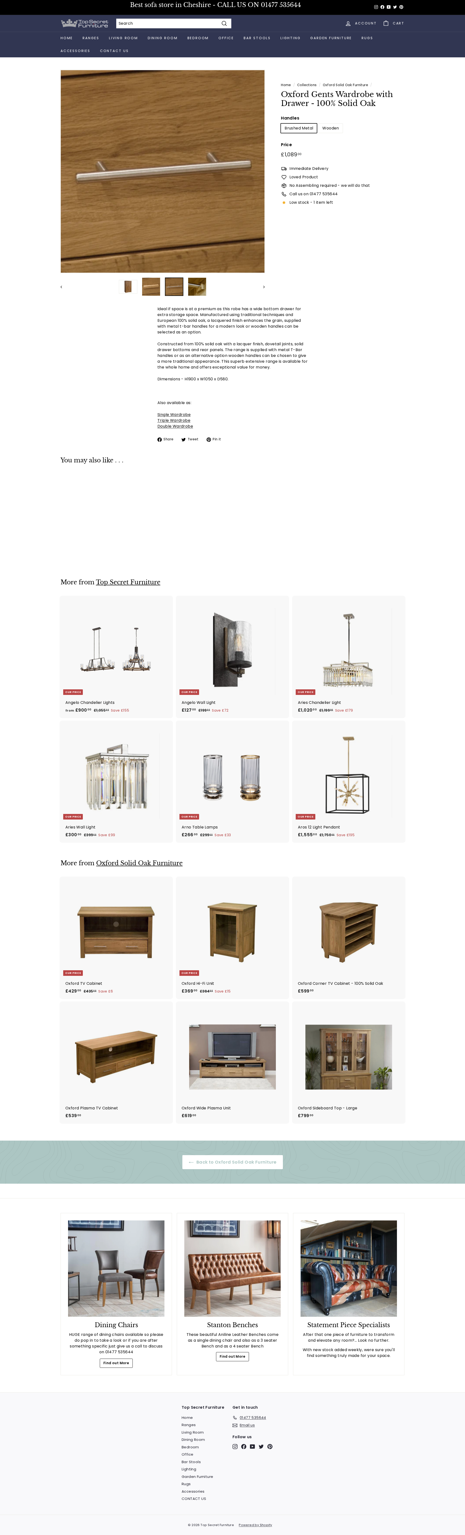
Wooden (330, 128)
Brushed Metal (299, 128)
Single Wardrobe (174, 414)
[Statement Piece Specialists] (349, 1268)
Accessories (75, 50)
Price (286, 145)
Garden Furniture (331, 38)
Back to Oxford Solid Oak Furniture (236, 1162)
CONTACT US (114, 50)
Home (67, 38)
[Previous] (64, 286)
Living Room (123, 38)
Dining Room (163, 38)
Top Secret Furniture (128, 582)
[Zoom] (162, 171)
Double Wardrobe (175, 426)
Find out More (116, 1363)
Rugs (367, 38)
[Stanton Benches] (232, 1268)
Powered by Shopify (255, 1525)
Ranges (91, 38)
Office (226, 38)
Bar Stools (257, 38)
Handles (290, 118)
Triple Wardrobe (173, 420)
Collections (307, 85)
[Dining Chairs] (116, 1268)
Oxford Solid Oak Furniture (345, 85)
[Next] (262, 286)
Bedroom (198, 38)
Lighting (290, 38)
